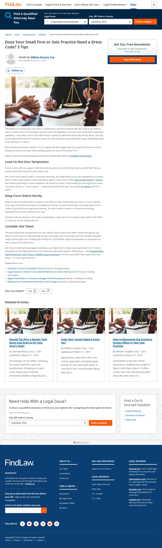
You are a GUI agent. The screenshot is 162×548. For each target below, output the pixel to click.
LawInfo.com (134, 499)
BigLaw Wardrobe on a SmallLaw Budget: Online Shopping (35, 278)
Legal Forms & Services (101, 469)
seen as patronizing (83, 180)
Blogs (17, 34)
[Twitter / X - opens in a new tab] (36, 523)
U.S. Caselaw (97, 493)
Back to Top (82, 442)
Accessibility (64, 473)
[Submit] (44, 510)
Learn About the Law (101, 484)
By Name (63, 508)
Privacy (17, 540)
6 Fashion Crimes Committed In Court (26, 268)
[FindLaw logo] (14, 4)
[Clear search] (85, 22)
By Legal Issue (65, 498)
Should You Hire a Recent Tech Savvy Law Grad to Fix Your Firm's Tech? (28, 343)
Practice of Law (29, 34)
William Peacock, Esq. (43, 57)
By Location (64, 493)
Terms (7, 540)
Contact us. (30, 484)
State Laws (131, 419)
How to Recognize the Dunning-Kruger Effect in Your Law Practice (133, 343)
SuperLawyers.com (137, 479)
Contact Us (64, 478)
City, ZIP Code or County (101, 16)
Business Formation (135, 415)
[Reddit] (49, 523)
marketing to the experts (81, 156)
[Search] (154, 4)
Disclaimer (28, 540)
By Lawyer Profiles (67, 503)
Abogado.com (135, 489)
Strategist (42, 34)
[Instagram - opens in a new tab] (42, 523)
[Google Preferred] (56, 523)
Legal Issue (49, 16)
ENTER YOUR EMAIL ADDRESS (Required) (22, 505)
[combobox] (66, 22)
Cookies (40, 540)
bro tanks (85, 186)
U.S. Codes (96, 498)
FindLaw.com (134, 469)
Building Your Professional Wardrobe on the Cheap (32, 281)
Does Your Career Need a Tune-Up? (80, 341)
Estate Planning (133, 411)
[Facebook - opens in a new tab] (22, 523)
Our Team (63, 469)
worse (99, 180)
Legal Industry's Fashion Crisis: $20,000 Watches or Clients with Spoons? (42, 271)
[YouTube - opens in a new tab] (29, 523)
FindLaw (8, 34)
